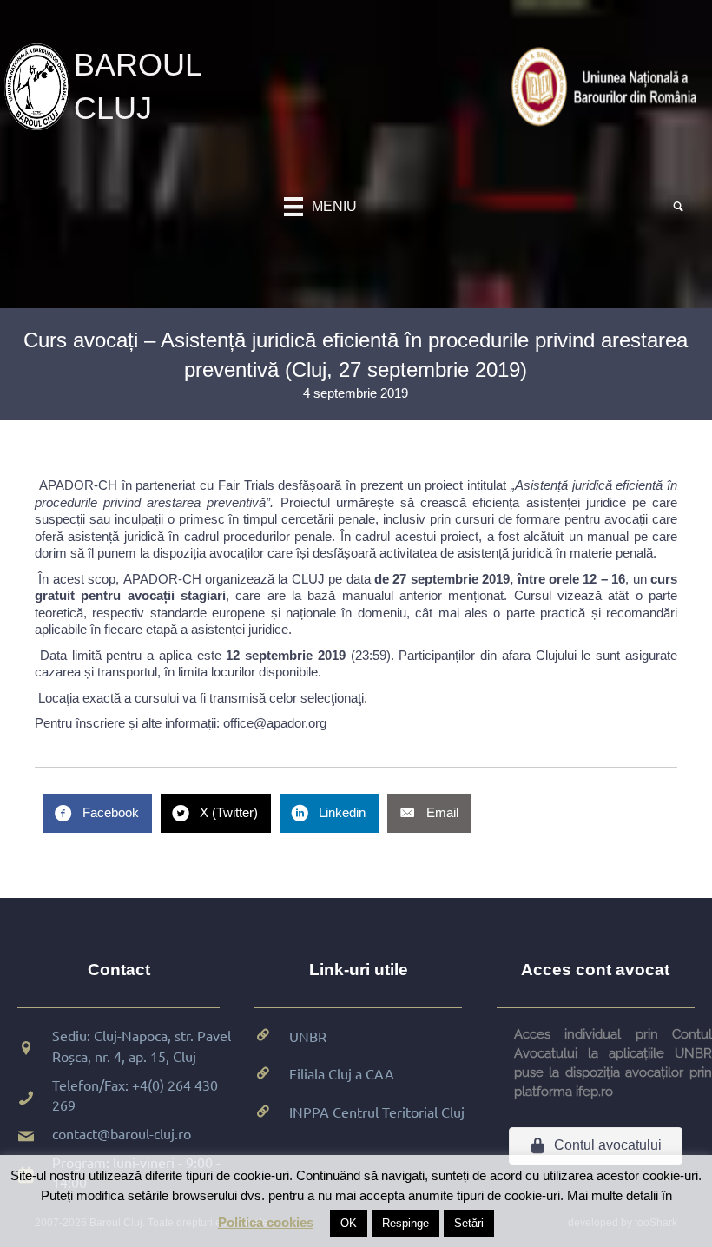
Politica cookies (265, 1222)
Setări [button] (469, 1223)
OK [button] (348, 1223)
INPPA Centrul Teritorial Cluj (377, 1111)
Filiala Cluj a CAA (341, 1073)
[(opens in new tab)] (607, 85)
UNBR (307, 1036)
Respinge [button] (405, 1223)
